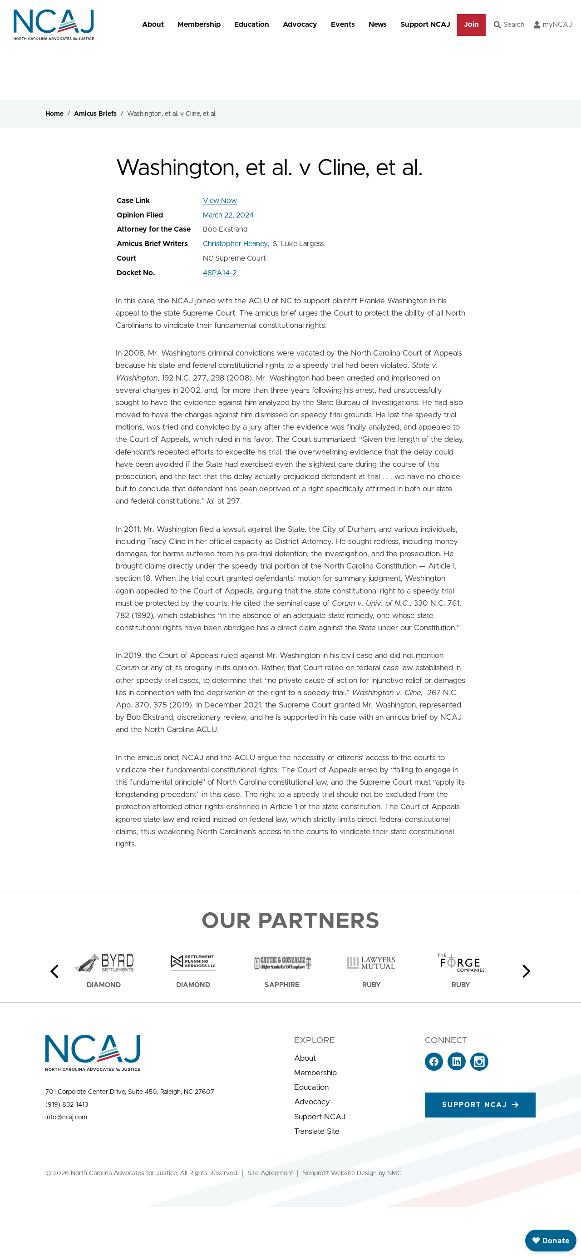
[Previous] (54, 971)
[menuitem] (153, 24)
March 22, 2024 (228, 215)
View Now (220, 200)
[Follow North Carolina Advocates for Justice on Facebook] (434, 1068)
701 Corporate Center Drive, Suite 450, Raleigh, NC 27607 (129, 1092)
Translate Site (317, 1131)
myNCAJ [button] (557, 24)
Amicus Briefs (95, 114)
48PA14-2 (219, 273)
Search (513, 24)
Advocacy (300, 24)
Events (343, 24)
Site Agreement (270, 1173)
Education (251, 24)
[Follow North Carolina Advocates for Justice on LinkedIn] (457, 1068)
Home (54, 114)
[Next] (526, 971)
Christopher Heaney (235, 243)
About (153, 24)
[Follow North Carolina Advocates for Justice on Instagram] (479, 1068)
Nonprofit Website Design (339, 1173)
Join (471, 24)
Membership (199, 24)
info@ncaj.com (66, 1117)
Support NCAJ (425, 24)
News (378, 24)
